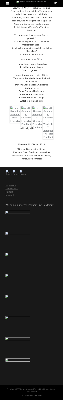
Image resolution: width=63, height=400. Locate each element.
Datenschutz (12, 188)
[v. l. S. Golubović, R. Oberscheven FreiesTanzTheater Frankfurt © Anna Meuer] (25, 124)
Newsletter (11, 195)
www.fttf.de (37, 59)
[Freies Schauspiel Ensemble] (31, 2)
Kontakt (9, 192)
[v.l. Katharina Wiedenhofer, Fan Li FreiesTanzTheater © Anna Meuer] (14, 121)
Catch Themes (37, 396)
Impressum (11, 185)
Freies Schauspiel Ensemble (30, 389)
